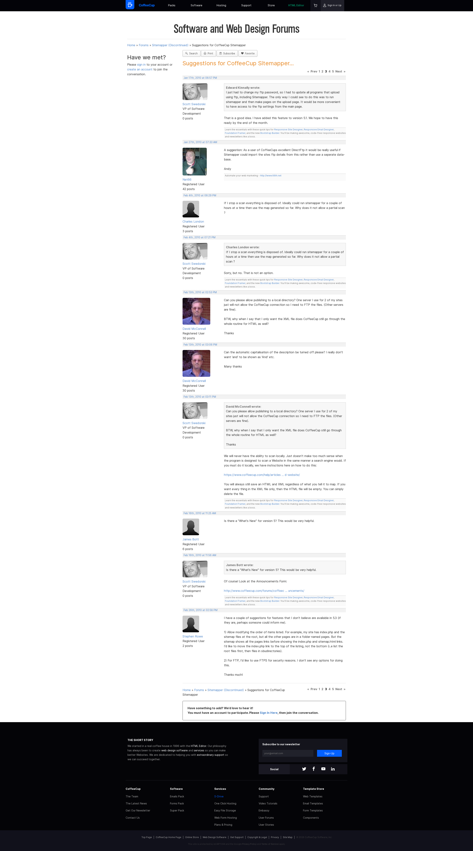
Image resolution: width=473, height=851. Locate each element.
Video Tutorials (268, 803)
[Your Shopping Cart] (315, 5)
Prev (314, 71)
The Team (132, 796)
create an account (139, 69)
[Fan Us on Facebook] (314, 769)
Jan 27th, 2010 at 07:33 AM (200, 142)
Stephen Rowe (193, 636)
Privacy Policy (249, 844)
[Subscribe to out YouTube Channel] (323, 769)
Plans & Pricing (223, 824)
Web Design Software (214, 837)
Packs (171, 5)
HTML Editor (296, 5)
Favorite (249, 53)
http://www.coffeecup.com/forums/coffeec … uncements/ (264, 591)
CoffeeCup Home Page (168, 837)
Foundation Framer (235, 133)
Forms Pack (177, 803)
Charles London (193, 221)
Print (209, 53)
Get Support (237, 837)
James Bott (191, 539)
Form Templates (313, 810)
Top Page (147, 837)
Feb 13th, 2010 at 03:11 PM (200, 396)
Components (311, 817)
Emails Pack (177, 796)
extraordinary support (210, 754)
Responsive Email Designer (319, 129)
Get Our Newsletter (138, 810)
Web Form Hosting (225, 817)
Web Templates (312, 796)
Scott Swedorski (194, 104)
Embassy (264, 810)
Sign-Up (329, 753)
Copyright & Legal (257, 837)
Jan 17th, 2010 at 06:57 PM (200, 77)
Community (266, 788)
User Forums (266, 817)
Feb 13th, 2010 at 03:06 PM (200, 344)
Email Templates (313, 803)
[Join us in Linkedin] (333, 769)
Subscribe (228, 53)
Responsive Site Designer (288, 129)
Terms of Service (270, 844)
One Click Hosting (225, 803)
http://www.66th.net (270, 175)
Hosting (221, 5)
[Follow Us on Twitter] (304, 769)
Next (338, 71)
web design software (174, 750)
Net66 (187, 179)
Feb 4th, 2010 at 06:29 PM (200, 195)
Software (196, 5)
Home (131, 45)
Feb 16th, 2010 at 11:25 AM (200, 513)
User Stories (266, 824)
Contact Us (133, 817)
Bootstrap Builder (269, 133)
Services (220, 788)
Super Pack (177, 810)
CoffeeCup (133, 788)
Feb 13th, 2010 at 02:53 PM (200, 292)
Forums (144, 45)
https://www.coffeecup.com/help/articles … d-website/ (262, 475)
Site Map (287, 837)
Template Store (313, 788)
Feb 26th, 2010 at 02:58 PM (200, 610)
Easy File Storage (225, 810)
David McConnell (194, 329)
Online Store (192, 837)
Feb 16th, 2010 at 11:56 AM (200, 555)
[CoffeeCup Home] (146, 5)
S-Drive (219, 796)
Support (246, 5)
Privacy (275, 837)
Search (193, 53)
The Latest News (136, 803)
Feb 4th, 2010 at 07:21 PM (199, 237)
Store (271, 5)
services (199, 750)
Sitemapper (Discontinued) (170, 45)
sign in (142, 64)
